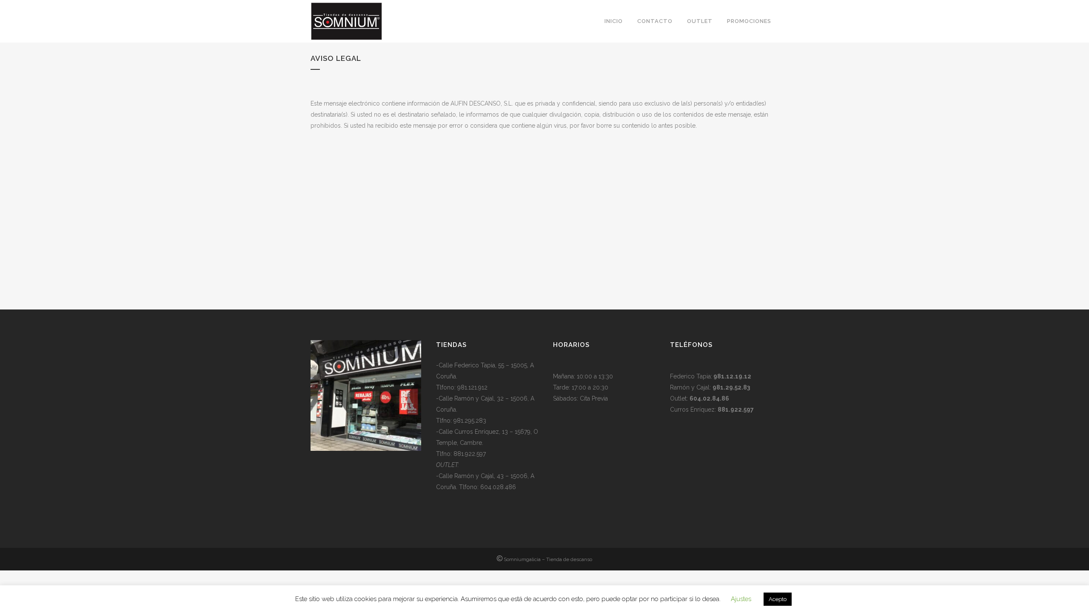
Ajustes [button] (741, 599)
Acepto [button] (778, 599)
